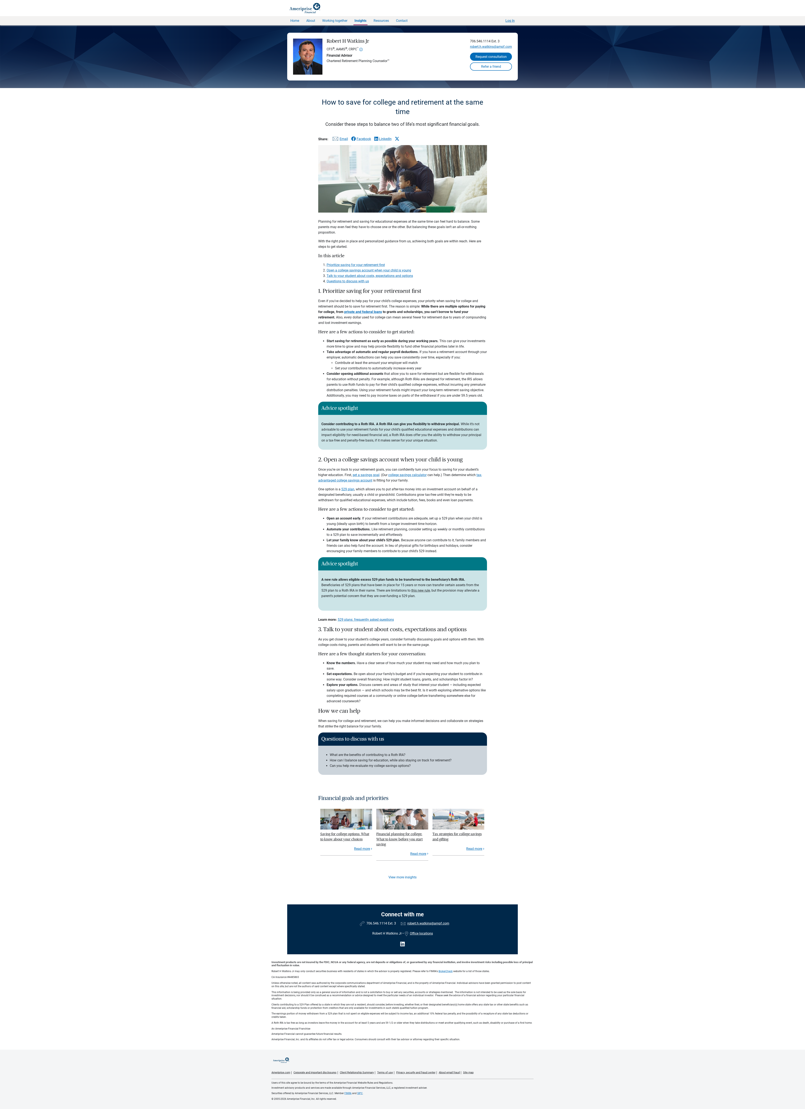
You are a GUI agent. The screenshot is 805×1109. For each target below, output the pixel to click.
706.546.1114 (480, 41)
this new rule (420, 590)
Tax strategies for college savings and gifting (457, 836)
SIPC (360, 1093)
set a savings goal (366, 475)
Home (294, 21)
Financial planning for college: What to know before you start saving (399, 839)
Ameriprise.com (280, 1072)
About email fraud (449, 1072)
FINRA (348, 1093)
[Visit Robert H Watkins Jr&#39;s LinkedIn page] (402, 944)
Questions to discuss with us (348, 281)
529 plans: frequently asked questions (366, 620)
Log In (510, 21)
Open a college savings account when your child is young (369, 270)
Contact (402, 21)
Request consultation (491, 57)
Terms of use (385, 1072)
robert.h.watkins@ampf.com (491, 47)
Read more (362, 849)
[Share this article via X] (397, 138)
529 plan (347, 489)
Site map (468, 1072)
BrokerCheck (446, 971)
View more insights (402, 877)
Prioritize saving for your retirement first (356, 265)
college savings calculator (407, 475)
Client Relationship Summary (357, 1072)
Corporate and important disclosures (314, 1072)
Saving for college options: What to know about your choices (344, 836)
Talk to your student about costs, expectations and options (370, 276)
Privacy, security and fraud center (415, 1072)
